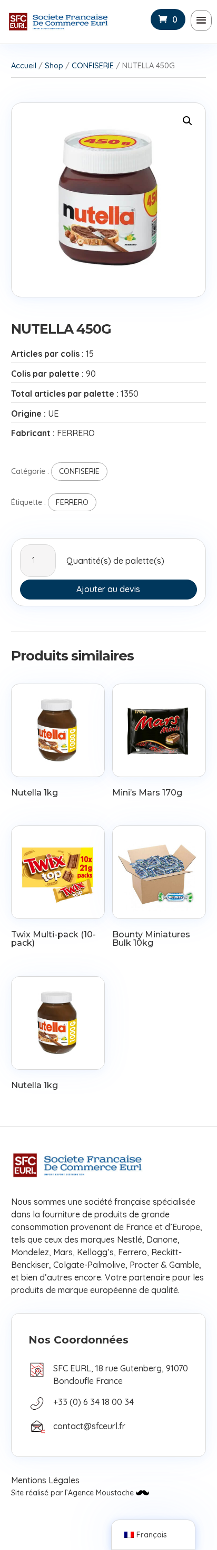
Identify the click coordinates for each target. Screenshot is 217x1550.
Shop (54, 65)
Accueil (23, 65)
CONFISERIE (93, 65)
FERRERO (72, 502)
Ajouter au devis (108, 589)
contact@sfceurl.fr (89, 1426)
